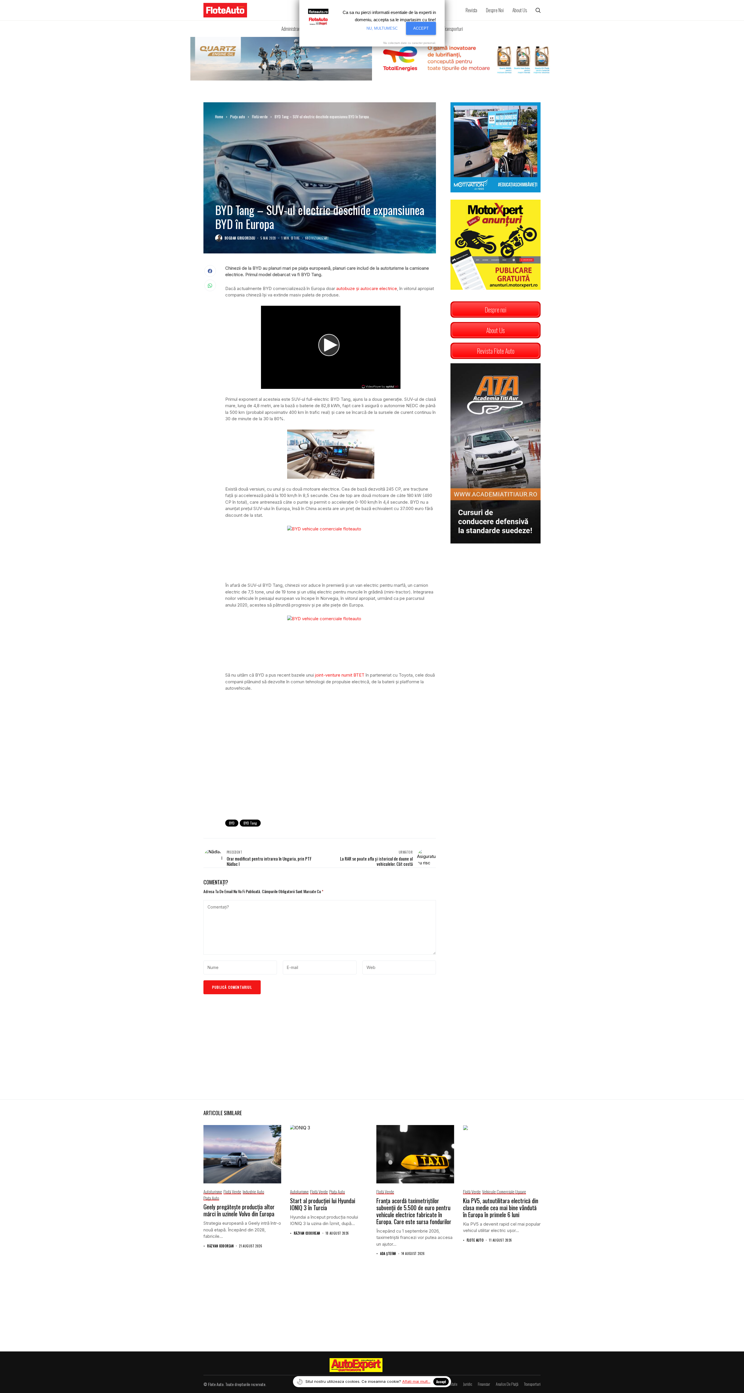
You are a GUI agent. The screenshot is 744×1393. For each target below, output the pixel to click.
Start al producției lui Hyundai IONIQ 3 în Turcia (322, 1204)
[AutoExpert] (356, 1365)
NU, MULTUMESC (382, 28)
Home (219, 116)
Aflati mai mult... (416, 1381)
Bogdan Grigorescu (240, 238)
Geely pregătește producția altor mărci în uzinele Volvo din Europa (239, 1210)
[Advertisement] (330, 767)
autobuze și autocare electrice (366, 288)
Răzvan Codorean (220, 1246)
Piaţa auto (237, 116)
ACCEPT (421, 28)
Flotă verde (260, 116)
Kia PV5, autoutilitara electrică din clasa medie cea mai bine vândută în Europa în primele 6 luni (500, 1207)
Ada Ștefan (388, 1254)
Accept (441, 1381)
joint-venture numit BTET (339, 675)
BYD (232, 822)
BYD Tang (250, 822)
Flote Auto (475, 1240)
